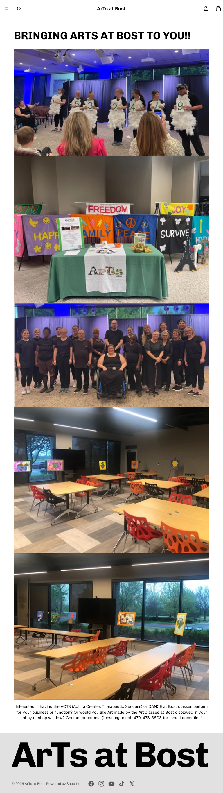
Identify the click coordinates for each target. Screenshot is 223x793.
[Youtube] (111, 783)
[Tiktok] (121, 783)
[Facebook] (91, 783)
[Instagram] (101, 783)
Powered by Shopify (62, 783)
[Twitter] (131, 783)
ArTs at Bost (35, 783)
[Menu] (6, 8)
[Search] (19, 8)
